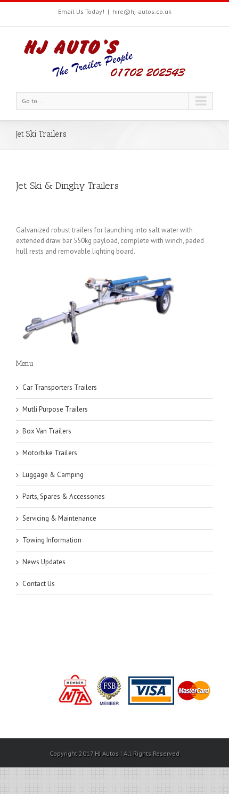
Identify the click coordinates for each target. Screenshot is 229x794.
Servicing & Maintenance (59, 518)
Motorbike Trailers (49, 452)
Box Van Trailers (46, 431)
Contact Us (38, 583)
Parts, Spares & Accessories (63, 496)
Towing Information (51, 540)
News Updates (44, 561)
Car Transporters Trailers (59, 387)
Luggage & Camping (53, 474)
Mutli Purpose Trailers (55, 409)
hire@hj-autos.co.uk (141, 11)
